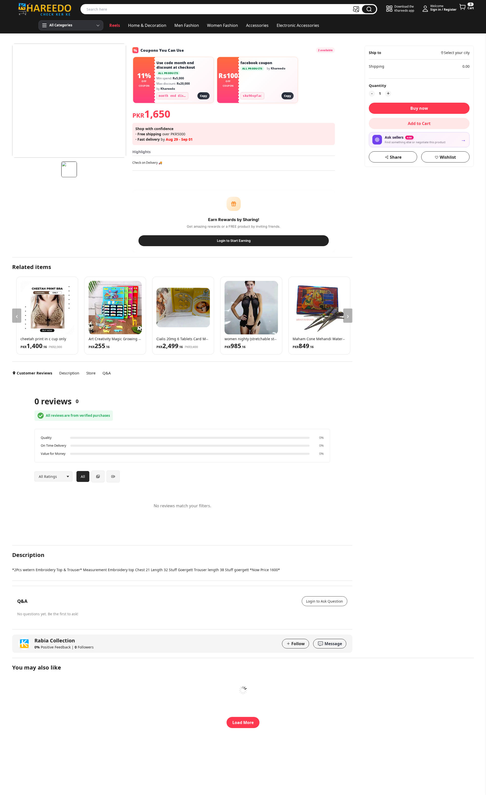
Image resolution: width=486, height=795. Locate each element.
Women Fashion (222, 25)
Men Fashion (186, 25)
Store (90, 372)
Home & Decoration (147, 25)
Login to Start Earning (234, 241)
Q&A (107, 372)
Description (69, 372)
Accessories (257, 25)
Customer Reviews (34, 372)
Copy (203, 96)
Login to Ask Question (324, 601)
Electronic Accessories (298, 25)
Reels (114, 25)
